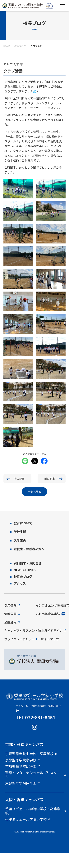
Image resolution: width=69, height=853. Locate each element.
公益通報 (10, 622)
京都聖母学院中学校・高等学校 (29, 754)
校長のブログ (23, 576)
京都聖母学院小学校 (20, 760)
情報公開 (10, 613)
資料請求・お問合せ (27, 563)
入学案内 (20, 540)
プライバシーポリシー (19, 639)
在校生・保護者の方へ (29, 549)
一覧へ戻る (34, 491)
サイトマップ (50, 639)
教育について (23, 523)
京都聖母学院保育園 (20, 783)
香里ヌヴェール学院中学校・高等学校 (32, 811)
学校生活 (20, 531)
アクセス (20, 583)
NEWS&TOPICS (25, 570)
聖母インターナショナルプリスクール (32, 775)
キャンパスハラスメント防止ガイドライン (33, 630)
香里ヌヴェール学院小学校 (26, 819)
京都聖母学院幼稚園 (20, 766)
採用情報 (10, 605)
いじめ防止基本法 (48, 613)
